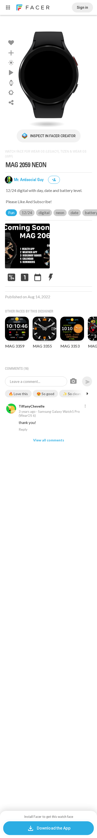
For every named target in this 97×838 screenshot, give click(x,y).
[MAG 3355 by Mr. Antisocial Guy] (44, 329)
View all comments (48, 440)
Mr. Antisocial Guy (29, 180)
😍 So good (45, 394)
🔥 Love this (18, 394)
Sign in (82, 7)
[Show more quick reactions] (87, 393)
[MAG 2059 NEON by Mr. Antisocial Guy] (48, 75)
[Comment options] (85, 406)
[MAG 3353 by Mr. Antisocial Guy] (72, 329)
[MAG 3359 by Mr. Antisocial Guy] (17, 329)
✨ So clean (72, 394)
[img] (8, 179)
